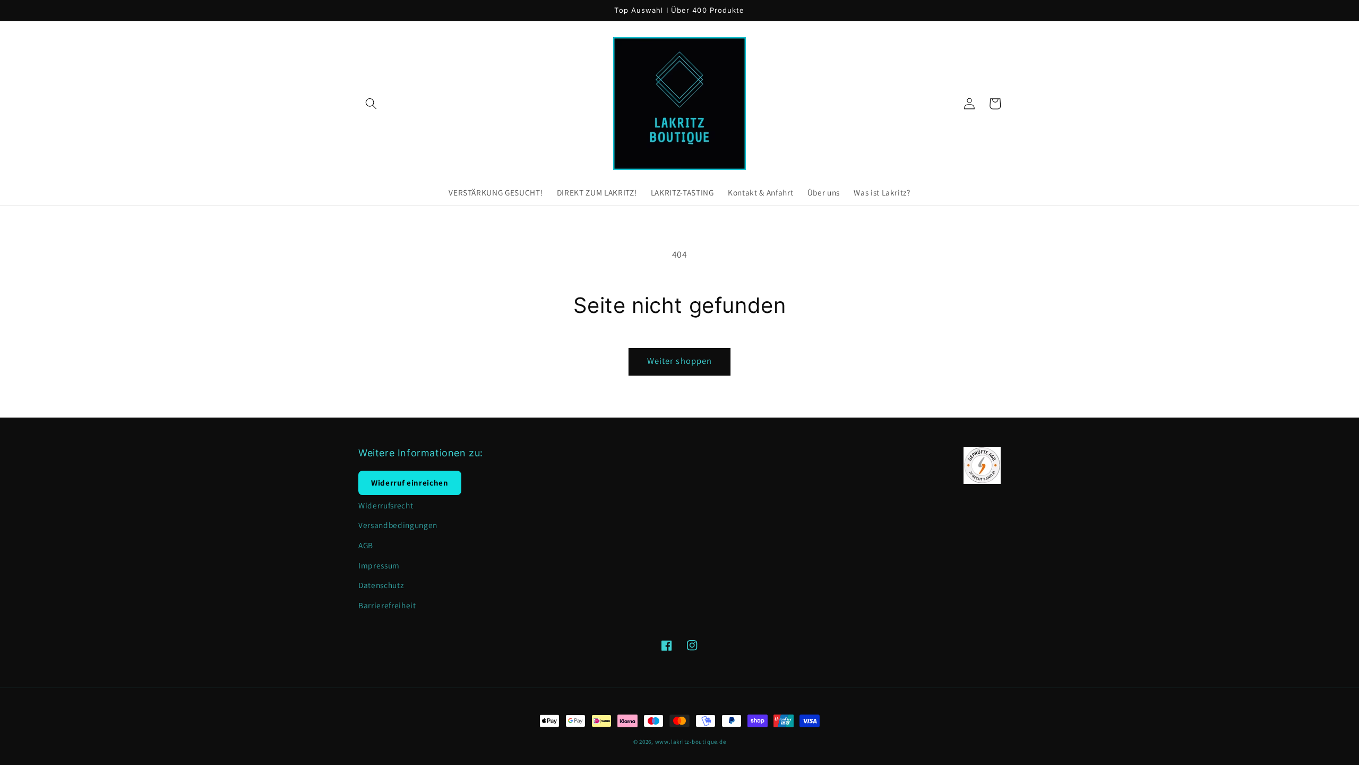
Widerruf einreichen (410, 483)
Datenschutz (380, 585)
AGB (365, 545)
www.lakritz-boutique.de (690, 741)
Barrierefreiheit (387, 605)
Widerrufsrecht (385, 505)
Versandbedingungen (397, 525)
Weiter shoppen (679, 361)
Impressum (379, 565)
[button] (371, 103)
